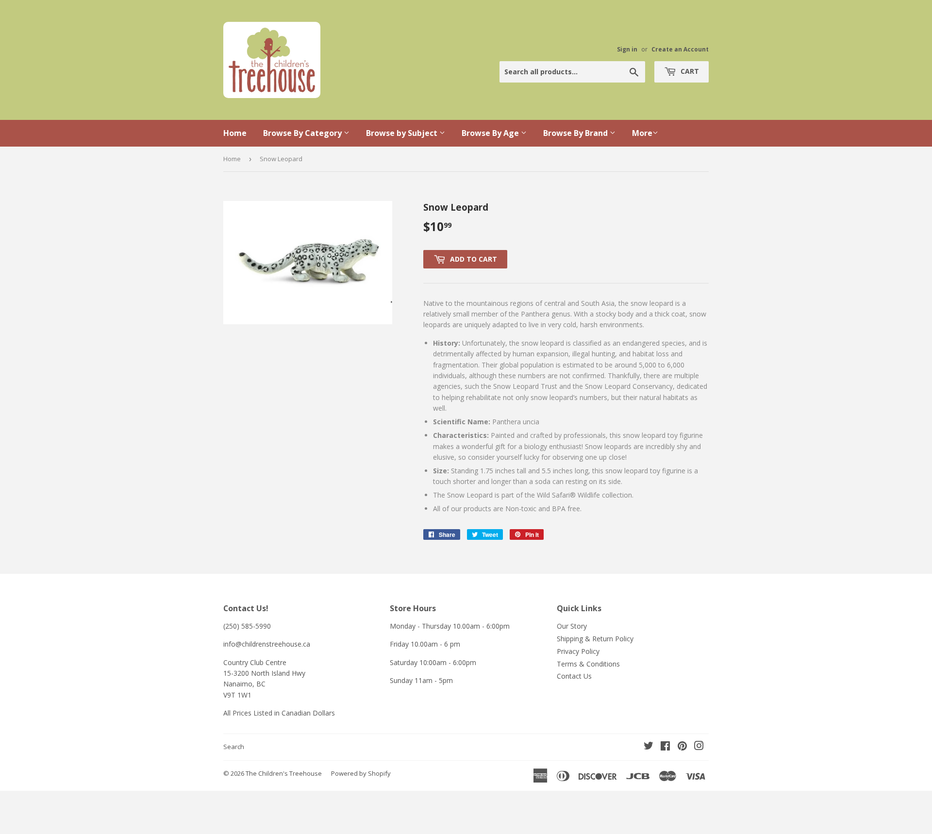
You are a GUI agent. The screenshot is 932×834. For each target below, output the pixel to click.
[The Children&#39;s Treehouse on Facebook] (665, 746)
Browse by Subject (402, 133)
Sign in (627, 49)
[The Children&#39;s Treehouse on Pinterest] (682, 746)
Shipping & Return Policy (595, 638)
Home (235, 133)
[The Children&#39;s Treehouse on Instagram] (699, 746)
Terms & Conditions (588, 663)
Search (233, 746)
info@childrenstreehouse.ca (266, 644)
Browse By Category (303, 133)
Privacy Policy (578, 651)
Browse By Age (491, 133)
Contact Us (574, 676)
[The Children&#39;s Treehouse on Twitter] (648, 746)
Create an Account (680, 49)
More (642, 133)
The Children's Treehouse (284, 773)
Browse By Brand (576, 133)
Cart (689, 71)
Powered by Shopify (361, 773)
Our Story (572, 626)
